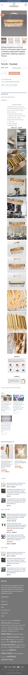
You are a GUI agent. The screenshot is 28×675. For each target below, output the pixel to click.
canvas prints (3, 627)
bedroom (17, 620)
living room (20, 641)
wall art (12, 649)
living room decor (8, 644)
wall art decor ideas (18, 653)
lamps (17, 639)
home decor (6, 633)
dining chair (20, 627)
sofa (7, 650)
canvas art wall (22, 625)
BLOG (2, 616)
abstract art (3, 620)
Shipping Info (4, 604)
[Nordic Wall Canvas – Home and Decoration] (14, 5)
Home (2, 44)
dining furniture (4, 629)
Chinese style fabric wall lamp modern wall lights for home (21, 463)
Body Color (4, 67)
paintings (23, 647)
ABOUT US (4, 601)
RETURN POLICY (5, 610)
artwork (8, 620)
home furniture (13, 637)
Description (4, 94)
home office (22, 637)
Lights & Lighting (10, 44)
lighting (8, 641)
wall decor (11, 656)
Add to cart (14, 73)
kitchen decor (12, 639)
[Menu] (2, 5)
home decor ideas (18, 634)
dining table (4, 631)
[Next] (24, 23)
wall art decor (7, 653)
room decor (3, 650)
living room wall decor (14, 647)
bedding (11, 620)
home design (3, 637)
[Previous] (3, 23)
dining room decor (19, 629)
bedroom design (15, 623)
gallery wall (16, 631)
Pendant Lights (21, 44)
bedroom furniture (5, 625)
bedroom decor (6, 623)
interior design (4, 639)
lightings (13, 642)
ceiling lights (9, 627)
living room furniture (20, 644)
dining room (11, 629)
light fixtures (3, 641)
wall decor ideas (7, 659)
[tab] (14, 94)
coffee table (15, 627)
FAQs (2, 607)
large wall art (21, 639)
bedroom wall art (14, 625)
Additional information (8, 97)
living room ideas (4, 647)
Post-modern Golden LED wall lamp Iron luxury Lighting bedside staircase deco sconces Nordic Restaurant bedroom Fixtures (7, 465)
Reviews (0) (4, 100)
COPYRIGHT (4, 613)
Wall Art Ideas (3, 656)
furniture (10, 631)
